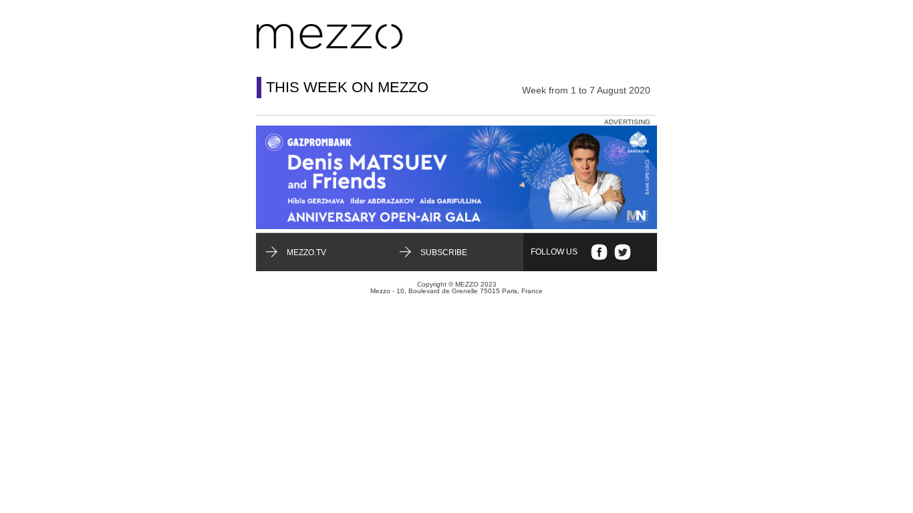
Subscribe (443, 252)
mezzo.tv (306, 252)
